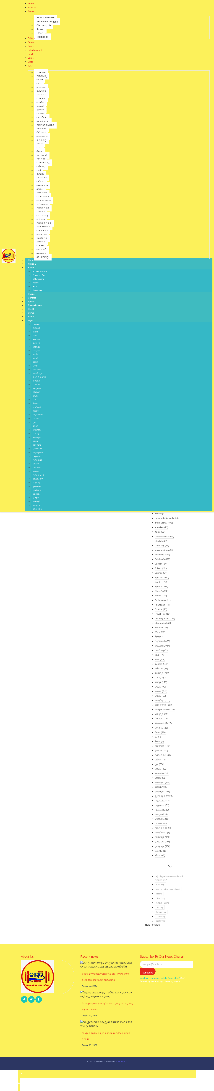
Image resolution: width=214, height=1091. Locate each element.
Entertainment (35, 305)
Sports (31, 301)
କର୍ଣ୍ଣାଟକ (36, 343)
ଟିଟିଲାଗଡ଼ (36, 385)
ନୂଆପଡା (36, 411)
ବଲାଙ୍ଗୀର (37, 430)
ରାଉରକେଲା (37, 467)
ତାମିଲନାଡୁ (36, 392)
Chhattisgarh (38, 279)
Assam (36, 283)
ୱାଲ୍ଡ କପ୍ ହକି (38, 475)
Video (31, 316)
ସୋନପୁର (36, 494)
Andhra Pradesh (40, 271)
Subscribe (147, 972)
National (32, 264)
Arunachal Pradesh (41, 275)
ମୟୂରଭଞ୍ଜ (37, 456)
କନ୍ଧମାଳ (36, 339)
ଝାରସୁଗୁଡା (36, 381)
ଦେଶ (34, 400)
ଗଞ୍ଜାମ (35, 362)
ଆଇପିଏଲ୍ (36, 328)
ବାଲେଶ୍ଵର (37, 437)
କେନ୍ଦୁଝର (36, 505)
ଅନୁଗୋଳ (36, 324)
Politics (31, 294)
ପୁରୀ (34, 422)
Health (31, 309)
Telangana (37, 290)
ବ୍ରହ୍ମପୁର (37, 445)
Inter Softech (121, 1061)
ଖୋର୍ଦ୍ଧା (36, 354)
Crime (31, 313)
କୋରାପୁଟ (36, 351)
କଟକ (35, 335)
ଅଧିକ (30, 320)
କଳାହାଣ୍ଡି (36, 347)
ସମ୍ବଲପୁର (37, 483)
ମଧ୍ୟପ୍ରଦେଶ (38, 452)
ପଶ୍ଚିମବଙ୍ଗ (38, 415)
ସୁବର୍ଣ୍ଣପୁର (37, 490)
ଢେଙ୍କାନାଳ (37, 388)
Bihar (35, 286)
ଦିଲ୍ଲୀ (35, 396)
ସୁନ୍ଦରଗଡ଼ (37, 486)
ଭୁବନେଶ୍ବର (37, 449)
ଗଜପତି (35, 358)
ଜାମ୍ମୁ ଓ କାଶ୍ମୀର (39, 377)
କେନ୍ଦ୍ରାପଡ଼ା (37, 509)
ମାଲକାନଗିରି (37, 460)
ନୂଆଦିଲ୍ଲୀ (37, 407)
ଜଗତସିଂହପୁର (37, 373)
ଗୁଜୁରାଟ (35, 366)
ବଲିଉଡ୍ (36, 434)
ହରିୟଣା (36, 498)
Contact (32, 297)
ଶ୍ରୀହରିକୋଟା (38, 479)
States (31, 267)
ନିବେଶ (35, 403)
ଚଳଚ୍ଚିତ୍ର (37, 369)
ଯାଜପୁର (36, 464)
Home (31, 260)
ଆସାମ (35, 332)
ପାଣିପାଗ (36, 418)
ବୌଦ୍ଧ (35, 441)
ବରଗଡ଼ (35, 426)
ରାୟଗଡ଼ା (36, 471)
